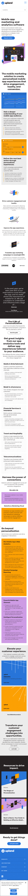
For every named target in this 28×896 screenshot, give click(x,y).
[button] (25, 2)
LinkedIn (2, 876)
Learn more (6, 682)
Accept (14, 893)
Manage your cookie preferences (14, 888)
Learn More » (16, 885)
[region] (14, 888)
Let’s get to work (14, 843)
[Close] (26, 883)
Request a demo (8, 38)
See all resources (14, 828)
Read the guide (14, 332)
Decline (13, 890)
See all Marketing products (14, 714)
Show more (14, 307)
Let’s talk (14, 749)
